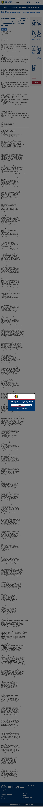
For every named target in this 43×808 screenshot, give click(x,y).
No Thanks (17, 408)
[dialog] (21, 402)
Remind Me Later (24, 408)
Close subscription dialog (34, 394)
